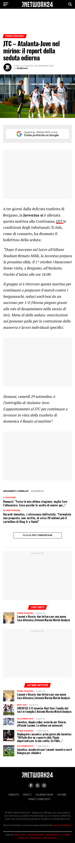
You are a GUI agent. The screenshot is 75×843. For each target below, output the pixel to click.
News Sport (20, 834)
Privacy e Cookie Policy (39, 799)
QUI (59, 221)
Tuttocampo (35, 838)
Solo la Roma (49, 838)
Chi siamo (61, 794)
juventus (38, 491)
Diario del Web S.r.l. (62, 825)
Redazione (22, 68)
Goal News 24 (53, 834)
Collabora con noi (44, 794)
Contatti (27, 794)
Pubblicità (14, 794)
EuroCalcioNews (36, 834)
